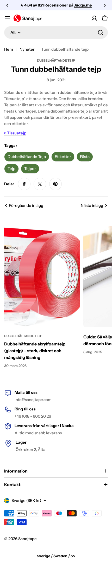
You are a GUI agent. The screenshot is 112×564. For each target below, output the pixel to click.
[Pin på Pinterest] (55, 184)
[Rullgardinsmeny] (7, 18)
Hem (8, 49)
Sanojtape (27, 538)
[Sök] (100, 32)
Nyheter (27, 49)
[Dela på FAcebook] (24, 184)
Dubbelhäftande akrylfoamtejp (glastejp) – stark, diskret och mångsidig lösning (34, 350)
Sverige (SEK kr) (26, 500)
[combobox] (56, 32)
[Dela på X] (40, 184)
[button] (7, 5)
